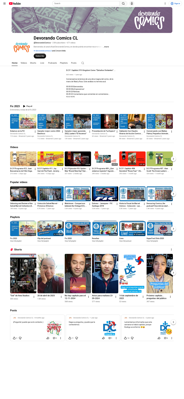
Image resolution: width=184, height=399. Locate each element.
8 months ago (39, 318)
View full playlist (16, 241)
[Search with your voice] (131, 3)
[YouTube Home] (14, 3)
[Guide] (4, 3)
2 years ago (150, 318)
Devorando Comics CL (18, 134)
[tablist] (92, 63)
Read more (70, 97)
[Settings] (165, 3)
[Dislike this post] (20, 338)
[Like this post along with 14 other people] (125, 338)
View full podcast (125, 241)
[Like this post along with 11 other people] (70, 338)
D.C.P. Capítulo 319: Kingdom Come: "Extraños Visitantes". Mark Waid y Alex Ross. (91, 70)
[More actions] (35, 131)
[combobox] (86, 3)
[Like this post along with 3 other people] (14, 338)
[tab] (15, 63)
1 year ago (94, 318)
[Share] (47, 338)
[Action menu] (60, 338)
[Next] (173, 158)
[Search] (123, 3)
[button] (70, 96)
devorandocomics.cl (43, 51)
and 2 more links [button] (59, 51)
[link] (37, 328)
